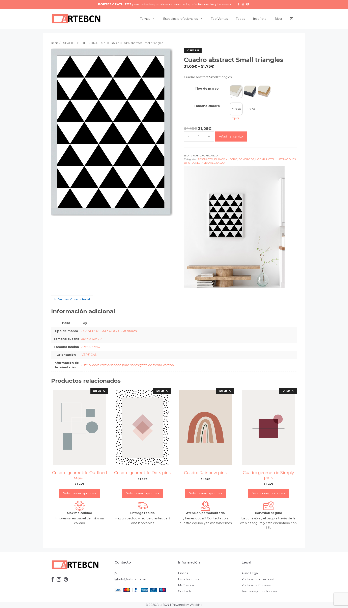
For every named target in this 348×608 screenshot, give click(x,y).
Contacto (185, 591)
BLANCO (88, 331)
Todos (240, 19)
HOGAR (111, 42)
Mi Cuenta (186, 585)
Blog (278, 19)
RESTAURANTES (205, 162)
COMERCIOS (246, 159)
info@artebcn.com (132, 579)
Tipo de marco (207, 88)
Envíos (183, 573)
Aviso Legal (250, 573)
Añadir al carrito (231, 136)
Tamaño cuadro (207, 106)
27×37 (85, 347)
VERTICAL (89, 355)
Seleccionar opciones (79, 493)
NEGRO (102, 331)
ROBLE (114, 331)
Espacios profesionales (180, 19)
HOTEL (270, 159)
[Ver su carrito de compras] (291, 19)
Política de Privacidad (257, 579)
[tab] (72, 299)
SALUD (220, 162)
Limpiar (234, 118)
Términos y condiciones (259, 591)
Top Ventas (219, 19)
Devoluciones (188, 579)
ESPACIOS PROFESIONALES (82, 42)
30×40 (86, 339)
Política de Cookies (255, 585)
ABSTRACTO (205, 159)
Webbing (196, 605)
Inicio (55, 42)
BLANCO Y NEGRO (225, 159)
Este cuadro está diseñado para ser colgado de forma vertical (127, 365)
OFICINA (189, 162)
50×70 (97, 339)
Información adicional (72, 299)
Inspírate (259, 19)
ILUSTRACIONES (286, 159)
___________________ (133, 573)
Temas (145, 19)
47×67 (95, 347)
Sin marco (129, 331)
